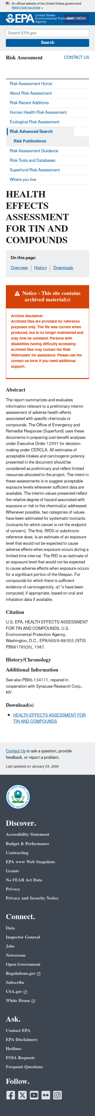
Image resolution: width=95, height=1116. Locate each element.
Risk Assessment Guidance (34, 151)
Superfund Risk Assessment (35, 170)
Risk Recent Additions (29, 103)
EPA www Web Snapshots (30, 861)
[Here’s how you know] (47, 6)
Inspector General (23, 937)
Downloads (63, 268)
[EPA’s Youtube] (34, 1095)
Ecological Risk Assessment (34, 122)
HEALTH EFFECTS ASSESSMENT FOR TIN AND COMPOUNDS (49, 718)
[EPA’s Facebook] (11, 1095)
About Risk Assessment (31, 93)
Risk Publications (30, 141)
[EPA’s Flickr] (46, 1095)
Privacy (13, 889)
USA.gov (14, 991)
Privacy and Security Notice (32, 898)
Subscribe (15, 982)
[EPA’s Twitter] (22, 1095)
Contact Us (76, 57)
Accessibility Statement (27, 834)
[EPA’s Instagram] (57, 1095)
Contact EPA (18, 1030)
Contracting (17, 852)
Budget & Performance (27, 843)
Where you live (23, 179)
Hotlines (13, 1048)
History (40, 268)
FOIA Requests (20, 1057)
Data (10, 928)
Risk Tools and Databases (32, 160)
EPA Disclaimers (22, 1039)
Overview (19, 268)
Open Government (23, 964)
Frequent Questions (24, 1066)
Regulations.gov (21, 973)
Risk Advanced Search (31, 131)
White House (18, 1000)
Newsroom (16, 955)
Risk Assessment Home (31, 83)
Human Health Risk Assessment (38, 112)
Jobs (10, 946)
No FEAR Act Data (24, 880)
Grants (12, 871)
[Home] (19, 18)
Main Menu (76, 18)
